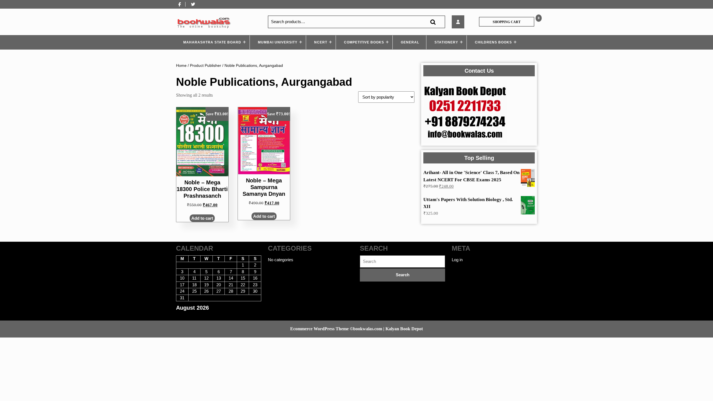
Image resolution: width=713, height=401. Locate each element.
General (410, 42)
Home (181, 65)
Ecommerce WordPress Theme (319, 328)
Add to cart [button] (202, 218)
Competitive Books (364, 42)
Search (433, 22)
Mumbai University (277, 42)
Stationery (446, 42)
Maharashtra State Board (212, 42)
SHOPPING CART (507, 22)
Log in (457, 259)
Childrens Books (493, 42)
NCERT (320, 42)
